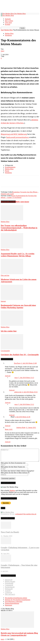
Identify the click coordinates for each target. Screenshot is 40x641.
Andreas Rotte (20, 427)
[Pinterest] (19, 61)
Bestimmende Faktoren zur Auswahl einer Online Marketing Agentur (18, 306)
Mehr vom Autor (22, 202)
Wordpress (8, 35)
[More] (33, 61)
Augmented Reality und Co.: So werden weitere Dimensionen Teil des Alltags (17, 255)
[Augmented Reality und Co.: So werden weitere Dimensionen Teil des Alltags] (12, 248)
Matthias (12, 490)
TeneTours (17, 363)
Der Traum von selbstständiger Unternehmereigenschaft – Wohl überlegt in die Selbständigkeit (19, 227)
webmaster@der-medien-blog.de (25, 514)
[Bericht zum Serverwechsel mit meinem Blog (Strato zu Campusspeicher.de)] (17, 627)
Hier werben (9, 21)
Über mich (8, 22)
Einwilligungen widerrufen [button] (13, 601)
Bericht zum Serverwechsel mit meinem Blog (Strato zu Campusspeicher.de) (19, 634)
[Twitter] (11, 61)
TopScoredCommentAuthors (17, 137)
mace (2, 51)
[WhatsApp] (26, 61)
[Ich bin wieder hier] (12, 325)
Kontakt (7, 24)
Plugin (7, 171)
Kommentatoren (10, 167)
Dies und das (5, 275)
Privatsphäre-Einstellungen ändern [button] (16, 598)
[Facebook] (4, 61)
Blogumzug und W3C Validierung (14, 134)
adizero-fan (18, 392)
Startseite (8, 19)
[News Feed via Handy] (6, 528)
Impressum (8, 605)
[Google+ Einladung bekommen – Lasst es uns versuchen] (6, 543)
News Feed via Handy (10, 532)
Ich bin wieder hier (9, 331)
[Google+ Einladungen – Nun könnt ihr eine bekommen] (6, 561)
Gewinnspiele (5, 351)
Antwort (7, 376)
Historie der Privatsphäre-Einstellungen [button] (17, 600)
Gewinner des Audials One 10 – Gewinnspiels (20, 355)
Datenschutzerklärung (12, 603)
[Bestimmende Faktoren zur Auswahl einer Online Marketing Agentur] (12, 299)
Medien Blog (8, 30)
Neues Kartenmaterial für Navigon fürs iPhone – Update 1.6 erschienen (19, 196)
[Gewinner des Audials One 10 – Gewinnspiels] (12, 349)
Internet (3, 301)
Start (2, 30)
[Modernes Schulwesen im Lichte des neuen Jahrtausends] (12, 273)
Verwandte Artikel (8, 202)
